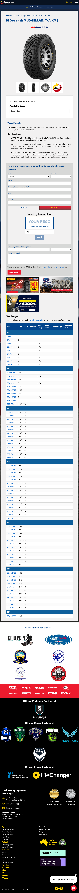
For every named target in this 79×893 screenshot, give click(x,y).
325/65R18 (11, 565)
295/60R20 (11, 597)
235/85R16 (11, 426)
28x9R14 (10, 344)
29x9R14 (10, 354)
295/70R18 (11, 558)
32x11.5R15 (11, 387)
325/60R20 (11, 608)
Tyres (4, 827)
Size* (9, 174)
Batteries (5, 852)
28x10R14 (10, 347)
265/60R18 (11, 540)
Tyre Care (5, 837)
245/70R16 (11, 430)
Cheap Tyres (43, 834)
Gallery (5, 875)
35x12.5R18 (11, 530)
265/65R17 (11, 497)
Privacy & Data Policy (14, 890)
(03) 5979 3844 (12, 804)
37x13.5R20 (11, 583)
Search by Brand (7, 834)
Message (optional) (14, 253)
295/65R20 (11, 601)
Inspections (6, 855)
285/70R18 (11, 554)
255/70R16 (11, 437)
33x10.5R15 (11, 390)
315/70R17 (11, 518)
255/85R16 (11, 440)
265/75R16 (11, 447)
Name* (10, 180)
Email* (10, 193)
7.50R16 (10, 412)
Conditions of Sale (26, 890)
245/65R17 (11, 483)
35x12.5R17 (11, 469)
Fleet (4, 870)
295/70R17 (11, 515)
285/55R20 (11, 590)
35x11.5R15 (11, 397)
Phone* (18, 187)
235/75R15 (11, 404)
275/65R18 (11, 544)
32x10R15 (10, 383)
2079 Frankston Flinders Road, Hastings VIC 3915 (16, 799)
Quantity (54, 174)
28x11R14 (10, 350)
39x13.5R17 (11, 480)
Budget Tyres (43, 832)
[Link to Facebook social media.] (57, 888)
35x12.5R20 (11, 576)
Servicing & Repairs (8, 857)
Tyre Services (6, 860)
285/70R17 (11, 504)
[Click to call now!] (67, 2)
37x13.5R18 (11, 537)
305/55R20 (11, 604)
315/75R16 (11, 458)
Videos (5, 878)
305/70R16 (11, 454)
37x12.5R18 (11, 533)
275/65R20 (11, 587)
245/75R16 (11, 433)
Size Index (42, 827)
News (4, 873)
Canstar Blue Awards (46, 829)
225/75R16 (11, 419)
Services (5, 850)
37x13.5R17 (11, 476)
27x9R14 (10, 337)
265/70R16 (11, 444)
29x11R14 (10, 357)
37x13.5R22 (11, 616)
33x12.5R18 (11, 526)
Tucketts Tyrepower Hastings (41, 7)
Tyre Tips (5, 839)
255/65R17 (11, 490)
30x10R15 (10, 376)
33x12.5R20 (11, 573)
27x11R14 (10, 340)
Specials (5, 865)
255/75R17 (11, 494)
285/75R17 (11, 511)
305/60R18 (11, 561)
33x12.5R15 (11, 394)
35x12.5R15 (11, 401)
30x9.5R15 (11, 373)
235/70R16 (11, 423)
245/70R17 (11, 487)
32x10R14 (10, 364)
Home (10, 16)
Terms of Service (59, 267)
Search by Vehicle (8, 829)
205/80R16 (11, 416)
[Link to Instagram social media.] (61, 888)
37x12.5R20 (11, 580)
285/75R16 (11, 451)
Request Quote (14, 272)
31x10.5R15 (11, 380)
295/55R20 (11, 594)
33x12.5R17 (11, 466)
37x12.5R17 (11, 473)
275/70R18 (11, 547)
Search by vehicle (35, 320)
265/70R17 (11, 501)
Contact (5, 867)
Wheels (5, 842)
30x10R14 (10, 361)
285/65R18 (11, 551)
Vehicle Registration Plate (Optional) (19, 247)
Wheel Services (7, 862)
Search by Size (7, 832)
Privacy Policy (46, 267)
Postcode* (11, 200)
